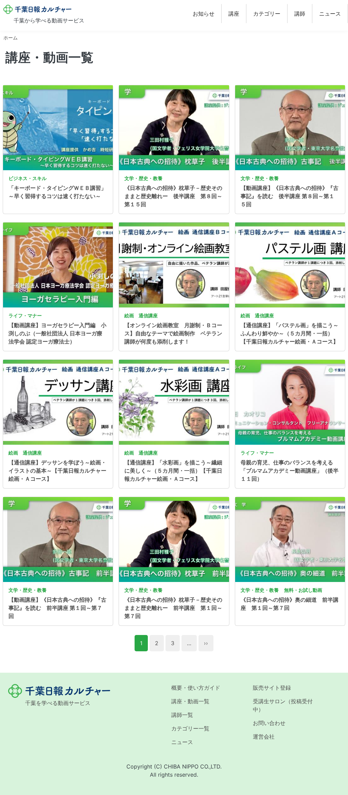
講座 (233, 13)
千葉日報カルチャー (37, 9)
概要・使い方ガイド (195, 687)
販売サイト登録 (272, 687)
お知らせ (203, 13)
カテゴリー (266, 13)
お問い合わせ (269, 723)
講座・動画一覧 (190, 701)
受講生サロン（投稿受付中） (283, 705)
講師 (299, 13)
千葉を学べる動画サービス (57, 703)
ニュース (330, 13)
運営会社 (264, 736)
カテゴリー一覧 (190, 728)
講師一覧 (182, 714)
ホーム (10, 37)
